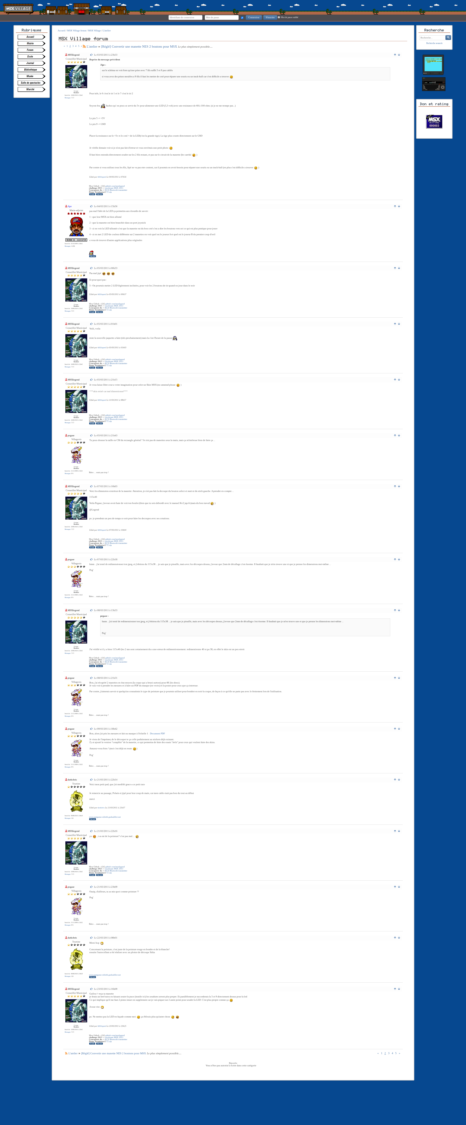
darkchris (72, 779)
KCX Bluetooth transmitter (116, 190)
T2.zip (109, 192)
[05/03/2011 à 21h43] (92, 435)
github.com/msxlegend (115, 186)
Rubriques (32, 30)
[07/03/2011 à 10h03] (92, 486)
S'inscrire (270, 17)
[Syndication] (84, 46)
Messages (67, 98)
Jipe (70, 206)
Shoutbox (76, 93)
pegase (71, 435)
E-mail (92, 194)
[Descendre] (399, 54)
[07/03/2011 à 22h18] (92, 559)
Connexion (253, 17)
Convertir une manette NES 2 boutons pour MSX (139, 46)
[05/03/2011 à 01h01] (92, 323)
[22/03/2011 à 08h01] (92, 937)
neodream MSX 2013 (114, 188)
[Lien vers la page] (32, 37)
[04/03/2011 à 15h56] (92, 206)
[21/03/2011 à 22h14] (92, 779)
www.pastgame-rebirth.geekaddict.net (105, 817)
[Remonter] (395, 54)
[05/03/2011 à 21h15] (92, 379)
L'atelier (92, 46)
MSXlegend (74, 54)
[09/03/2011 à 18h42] (92, 728)
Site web (99, 194)
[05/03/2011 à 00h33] (92, 268)
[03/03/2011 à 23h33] (92, 54)
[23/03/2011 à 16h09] (92, 989)
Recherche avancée (434, 43)
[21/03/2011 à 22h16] (92, 831)
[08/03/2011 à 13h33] (92, 610)
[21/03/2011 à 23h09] (92, 886)
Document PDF (157, 733)
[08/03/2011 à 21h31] (92, 678)
